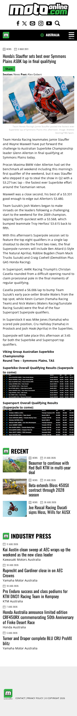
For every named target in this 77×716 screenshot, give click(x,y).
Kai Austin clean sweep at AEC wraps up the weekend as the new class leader (36, 552)
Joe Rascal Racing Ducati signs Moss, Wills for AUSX (49, 509)
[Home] (38, 9)
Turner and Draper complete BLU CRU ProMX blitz (37, 640)
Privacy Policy (35, 698)
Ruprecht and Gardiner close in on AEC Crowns (33, 573)
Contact (20, 698)
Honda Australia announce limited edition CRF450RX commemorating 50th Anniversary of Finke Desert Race (38, 617)
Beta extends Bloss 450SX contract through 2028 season (49, 490)
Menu (71, 38)
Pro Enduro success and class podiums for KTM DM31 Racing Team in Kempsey (35, 593)
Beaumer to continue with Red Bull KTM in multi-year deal (50, 467)
